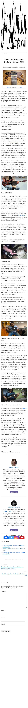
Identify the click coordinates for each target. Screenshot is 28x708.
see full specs (14, 141)
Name (3, 610)
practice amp (22, 215)
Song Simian (14, 482)
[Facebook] (6, 537)
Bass (11, 559)
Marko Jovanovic (14, 507)
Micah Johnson (12, 67)
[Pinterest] (21, 537)
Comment (4, 591)
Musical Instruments (18, 559)
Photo (8, 87)
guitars (25, 408)
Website (3, 624)
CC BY (20, 87)
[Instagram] (16, 537)
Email (3, 617)
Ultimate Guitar (7, 511)
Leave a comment (20, 67)
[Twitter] (11, 537)
